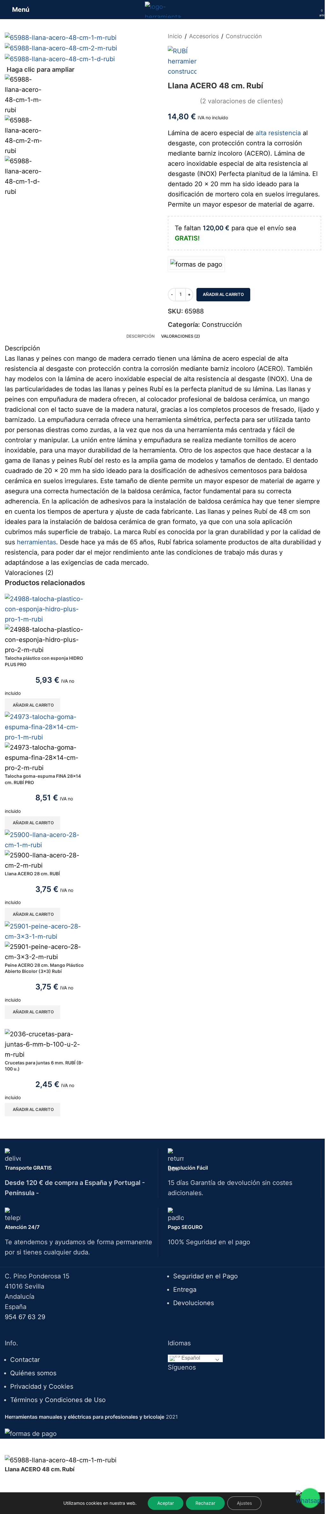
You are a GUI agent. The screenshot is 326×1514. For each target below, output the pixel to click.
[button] (32, 705)
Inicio (175, 36)
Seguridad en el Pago (205, 1276)
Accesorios (204, 36)
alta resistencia (278, 133)
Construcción (244, 36)
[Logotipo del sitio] (163, 9)
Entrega (184, 1289)
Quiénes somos (33, 1373)
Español (190, 1358)
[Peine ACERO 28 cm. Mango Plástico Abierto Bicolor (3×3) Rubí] (44, 931)
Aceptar (165, 1503)
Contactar (25, 1359)
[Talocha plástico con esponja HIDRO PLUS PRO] (44, 609)
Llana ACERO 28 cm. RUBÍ (32, 873)
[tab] (140, 336)
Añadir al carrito (223, 294)
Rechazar (205, 1503)
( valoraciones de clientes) (241, 101)
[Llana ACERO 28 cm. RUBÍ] (44, 839)
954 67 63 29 (25, 1317)
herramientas (36, 542)
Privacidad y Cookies (41, 1386)
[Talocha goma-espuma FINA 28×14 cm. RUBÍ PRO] (44, 727)
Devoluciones (193, 1303)
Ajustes (244, 1503)
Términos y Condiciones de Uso (58, 1400)
